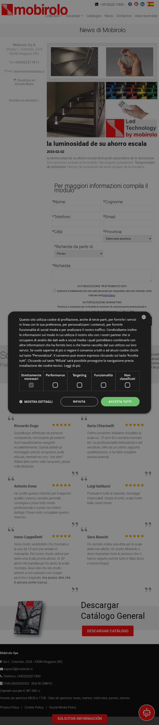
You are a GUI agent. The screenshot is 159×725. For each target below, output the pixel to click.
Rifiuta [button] (79, 401)
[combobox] (144, 317)
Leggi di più (72, 365)
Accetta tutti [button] (120, 401)
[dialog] (79, 362)
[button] (36, 401)
